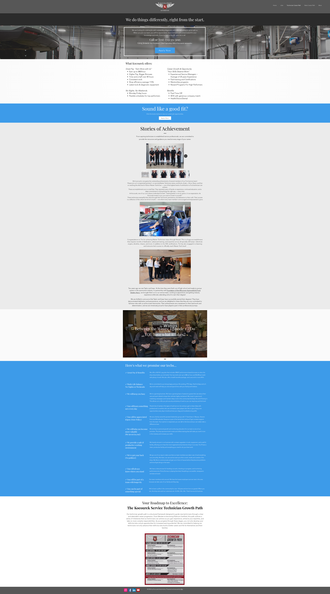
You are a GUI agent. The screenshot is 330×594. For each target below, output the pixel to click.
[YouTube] (138, 590)
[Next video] (204, 334)
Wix (182, 589)
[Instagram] (125, 590)
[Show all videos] (165, 359)
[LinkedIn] (134, 590)
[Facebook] (129, 590)
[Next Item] (185, 156)
